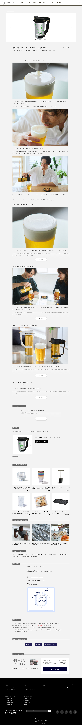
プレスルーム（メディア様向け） (30, 691)
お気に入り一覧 (71, 687)
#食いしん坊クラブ (17, 556)
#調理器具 (20, 554)
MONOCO (43, 685)
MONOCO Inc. (39, 723)
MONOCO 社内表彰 (8, 700)
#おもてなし (64, 554)
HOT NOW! (23, 2)
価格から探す (42, 2)
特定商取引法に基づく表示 (10, 689)
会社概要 (25, 687)
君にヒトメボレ (38, 625)
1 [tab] (17, 453)
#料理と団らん (25, 556)
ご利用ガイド (7, 685)
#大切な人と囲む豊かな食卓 (49, 554)
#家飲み (59, 554)
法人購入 (59, 2)
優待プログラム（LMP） (28, 704)
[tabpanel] (41, 27)
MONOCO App (44, 687)
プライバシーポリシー (9, 691)
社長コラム (26, 700)
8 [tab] (26, 453)
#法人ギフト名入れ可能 (36, 554)
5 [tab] (22, 453)
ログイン (71, 684)
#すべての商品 (33, 556)
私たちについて (26, 685)
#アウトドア (27, 554)
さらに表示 (41, 418)
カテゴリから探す (32, 2)
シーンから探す (50, 2)
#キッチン (14, 554)
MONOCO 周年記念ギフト (10, 698)
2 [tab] (18, 453)
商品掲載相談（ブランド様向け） (30, 689)
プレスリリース (26, 698)
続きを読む (41, 259)
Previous (10, 28)
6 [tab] (23, 453)
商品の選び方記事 (27, 702)
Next (71, 28)
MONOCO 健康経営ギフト (10, 704)
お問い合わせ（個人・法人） (10, 687)
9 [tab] (27, 453)
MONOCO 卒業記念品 (9, 702)
